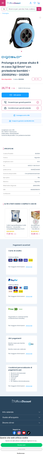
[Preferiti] (34, 3)
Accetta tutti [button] (21, 445)
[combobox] (22, 9)
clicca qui (29, 267)
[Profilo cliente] (30, 3)
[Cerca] (39, 9)
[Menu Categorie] (3, 3)
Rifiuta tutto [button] (21, 449)
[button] (36, 222)
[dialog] (21, 446)
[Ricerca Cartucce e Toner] (4, 9)
